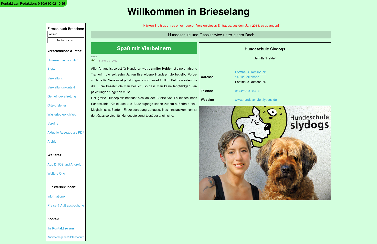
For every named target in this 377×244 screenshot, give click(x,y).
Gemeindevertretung (62, 96)
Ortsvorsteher (57, 105)
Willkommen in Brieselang (188, 11)
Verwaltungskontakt (61, 87)
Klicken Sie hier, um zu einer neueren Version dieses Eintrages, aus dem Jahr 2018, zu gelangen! (211, 25)
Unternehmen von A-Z (63, 60)
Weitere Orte (56, 173)
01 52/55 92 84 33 (247, 90)
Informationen (57, 196)
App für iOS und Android (64, 164)
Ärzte (51, 69)
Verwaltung (55, 78)
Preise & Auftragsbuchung (66, 205)
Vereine (53, 123)
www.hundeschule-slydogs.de (256, 99)
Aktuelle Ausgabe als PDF (66, 132)
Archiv (52, 141)
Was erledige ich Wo (62, 114)
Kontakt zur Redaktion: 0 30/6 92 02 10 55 (33, 3)
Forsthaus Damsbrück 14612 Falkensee (250, 74)
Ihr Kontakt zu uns (61, 228)
